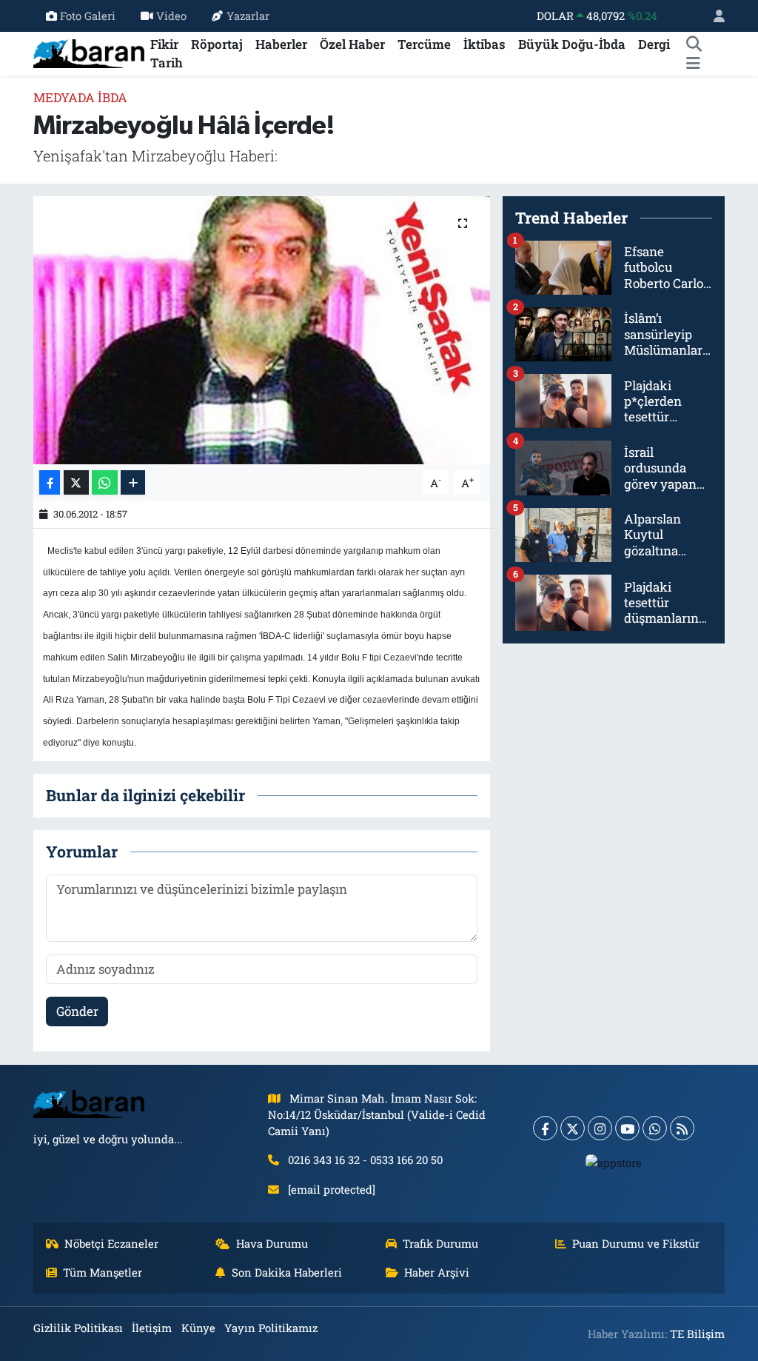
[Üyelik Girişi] (713, 16)
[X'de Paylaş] (76, 482)
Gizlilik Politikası (78, 1327)
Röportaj (217, 44)
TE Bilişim (697, 1333)
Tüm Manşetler (102, 1272)
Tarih (166, 62)
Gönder (77, 1011)
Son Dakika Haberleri (287, 1272)
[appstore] (614, 1162)
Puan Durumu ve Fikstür (636, 1243)
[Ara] (694, 44)
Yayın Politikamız (271, 1327)
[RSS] (682, 1128)
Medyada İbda (80, 97)
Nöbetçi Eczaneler (111, 1243)
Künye (198, 1327)
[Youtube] (627, 1128)
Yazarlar (248, 15)
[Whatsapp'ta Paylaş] (105, 482)
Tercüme (424, 44)
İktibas (484, 44)
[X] (572, 1128)
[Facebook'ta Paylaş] (49, 482)
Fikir (164, 44)
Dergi (654, 44)
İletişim (152, 1327)
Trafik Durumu (440, 1243)
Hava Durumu (272, 1243)
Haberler (281, 44)
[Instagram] (600, 1128)
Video (171, 15)
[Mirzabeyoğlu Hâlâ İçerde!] (261, 330)
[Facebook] (545, 1128)
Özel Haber (352, 44)
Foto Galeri (87, 15)
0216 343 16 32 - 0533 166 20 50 (365, 1159)
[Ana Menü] (693, 63)
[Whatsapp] (655, 1128)
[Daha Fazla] (133, 482)
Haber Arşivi (436, 1272)
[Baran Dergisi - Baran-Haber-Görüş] (88, 52)
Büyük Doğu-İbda (571, 44)
